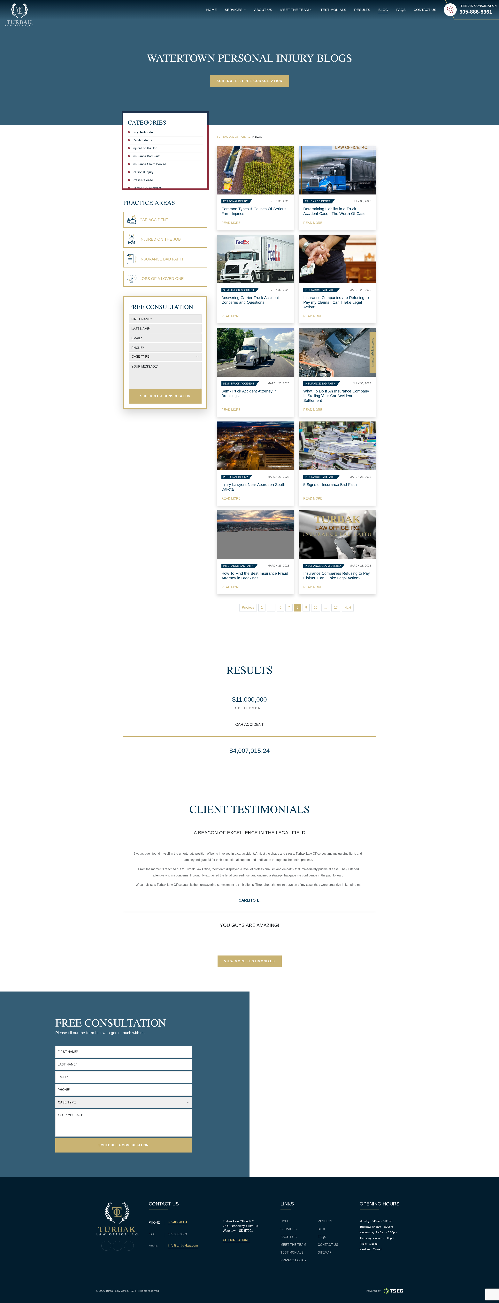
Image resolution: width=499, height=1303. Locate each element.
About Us (263, 10)
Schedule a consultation (165, 396)
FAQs (401, 10)
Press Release (143, 180)
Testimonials (333, 10)
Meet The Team (293, 1244)
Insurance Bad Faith (146, 156)
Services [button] (237, 11)
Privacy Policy (293, 1260)
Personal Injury (143, 172)
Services (288, 1229)
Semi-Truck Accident (147, 188)
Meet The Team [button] (297, 11)
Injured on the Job (145, 148)
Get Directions (236, 1240)
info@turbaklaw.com (183, 1245)
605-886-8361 (177, 1222)
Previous (248, 607)
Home (211, 10)
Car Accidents (142, 140)
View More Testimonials (249, 961)
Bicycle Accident (144, 132)
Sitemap (325, 1252)
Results (362, 10)
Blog (383, 10)
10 (315, 607)
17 (336, 607)
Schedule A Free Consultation (250, 81)
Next (347, 607)
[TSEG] (393, 1290)
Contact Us (425, 10)
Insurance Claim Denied (149, 164)
